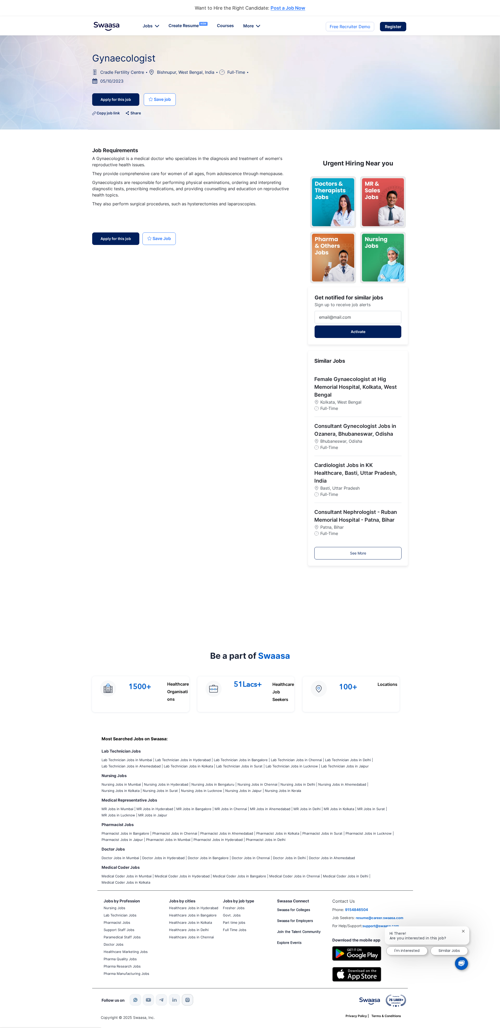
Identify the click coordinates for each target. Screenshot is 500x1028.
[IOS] (356, 974)
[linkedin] (174, 1000)
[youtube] (148, 1000)
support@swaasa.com (380, 926)
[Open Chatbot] (461, 963)
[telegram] (161, 1000)
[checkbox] (160, 99)
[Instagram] (187, 1000)
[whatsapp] (135, 1000)
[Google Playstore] (356, 953)
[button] (393, 26)
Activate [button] (358, 331)
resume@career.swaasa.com (379, 918)
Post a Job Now (288, 8)
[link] (106, 26)
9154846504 (356, 909)
